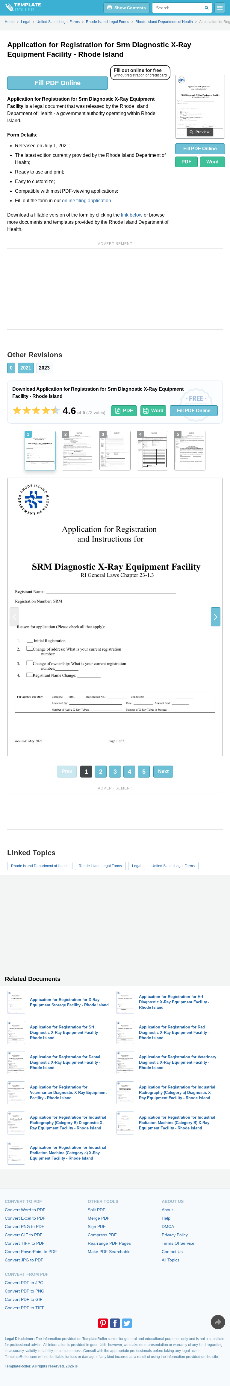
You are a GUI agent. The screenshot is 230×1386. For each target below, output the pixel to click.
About (167, 1209)
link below (132, 214)
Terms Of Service (178, 1243)
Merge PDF (99, 1218)
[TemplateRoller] (20, 8)
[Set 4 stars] (46, 411)
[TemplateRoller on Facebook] (115, 1323)
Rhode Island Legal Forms (100, 866)
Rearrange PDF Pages (109, 1243)
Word (212, 161)
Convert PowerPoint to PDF (31, 1251)
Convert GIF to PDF (24, 1234)
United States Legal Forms (173, 866)
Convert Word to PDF (25, 1209)
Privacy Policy (175, 1234)
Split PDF (96, 1209)
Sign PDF (97, 1226)
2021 (25, 367)
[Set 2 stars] (26, 411)
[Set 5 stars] (55, 411)
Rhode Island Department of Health (40, 866)
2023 (44, 367)
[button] (215, 617)
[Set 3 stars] (36, 411)
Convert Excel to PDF (25, 1218)
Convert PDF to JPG (24, 1282)
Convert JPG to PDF (24, 1260)
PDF (186, 161)
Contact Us (172, 1251)
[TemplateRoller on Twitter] (127, 1323)
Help (166, 1218)
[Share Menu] (218, 1322)
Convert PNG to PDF (24, 1226)
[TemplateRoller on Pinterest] (103, 1323)
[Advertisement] (115, 289)
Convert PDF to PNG (24, 1291)
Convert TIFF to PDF (25, 1243)
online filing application (86, 200)
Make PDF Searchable (109, 1251)
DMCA (168, 1226)
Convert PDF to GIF (24, 1299)
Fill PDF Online (57, 83)
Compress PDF (102, 1234)
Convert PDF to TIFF (25, 1307)
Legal (136, 866)
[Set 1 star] (17, 411)
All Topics (170, 1260)
